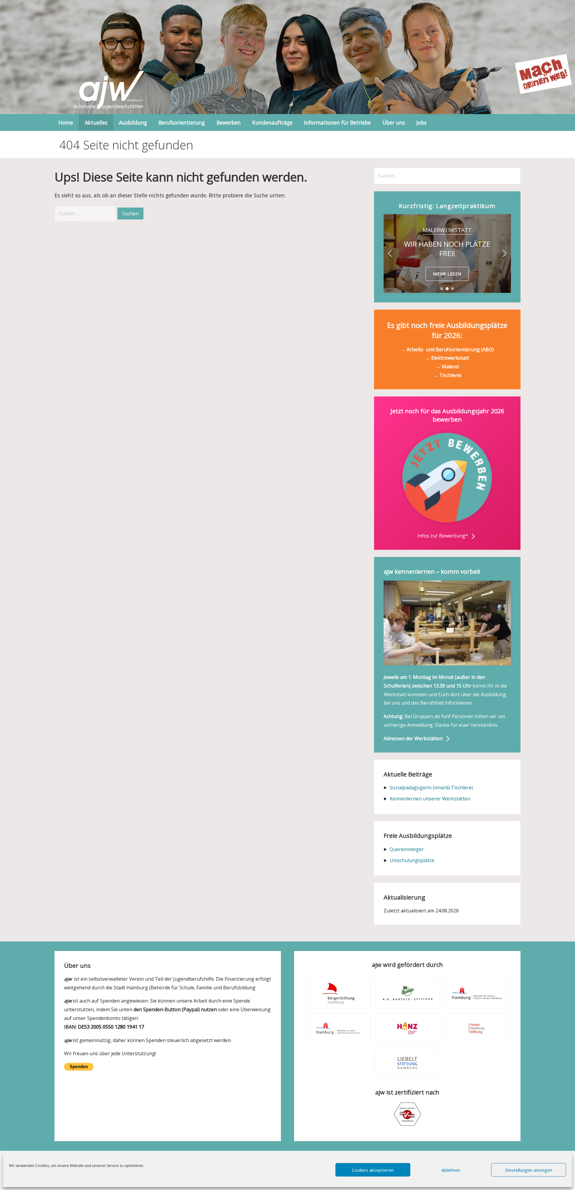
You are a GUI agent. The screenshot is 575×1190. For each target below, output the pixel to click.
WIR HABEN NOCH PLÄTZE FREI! (447, 248)
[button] (447, 253)
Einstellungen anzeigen (528, 1170)
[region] (447, 253)
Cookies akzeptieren (373, 1170)
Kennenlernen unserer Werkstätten (430, 798)
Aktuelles (96, 122)
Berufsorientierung (181, 122)
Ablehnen (450, 1170)
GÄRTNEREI (447, 230)
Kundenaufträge (272, 122)
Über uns (393, 122)
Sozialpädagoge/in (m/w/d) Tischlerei (431, 787)
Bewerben (229, 122)
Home (65, 122)
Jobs (421, 122)
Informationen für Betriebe (337, 122)
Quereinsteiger (407, 849)
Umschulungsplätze (412, 860)
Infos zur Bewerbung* (443, 535)
